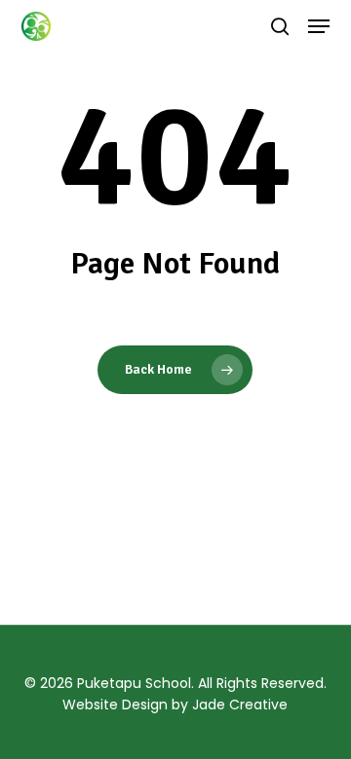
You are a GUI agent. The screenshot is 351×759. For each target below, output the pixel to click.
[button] (319, 26)
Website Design (115, 704)
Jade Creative (240, 704)
